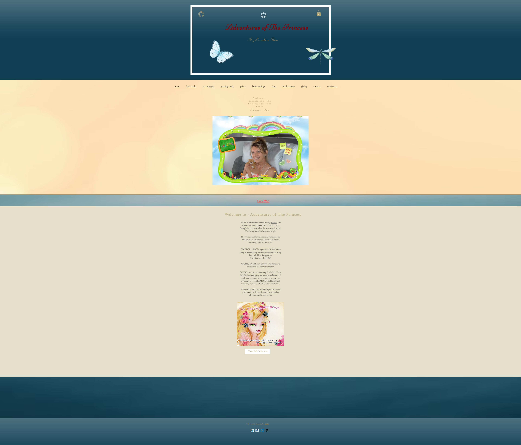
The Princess (246, 236)
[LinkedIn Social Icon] (262, 429)
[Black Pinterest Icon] (267, 429)
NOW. (268, 258)
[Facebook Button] (257, 429)
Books (274, 222)
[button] (319, 13)
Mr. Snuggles (263, 255)
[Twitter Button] (252, 429)
